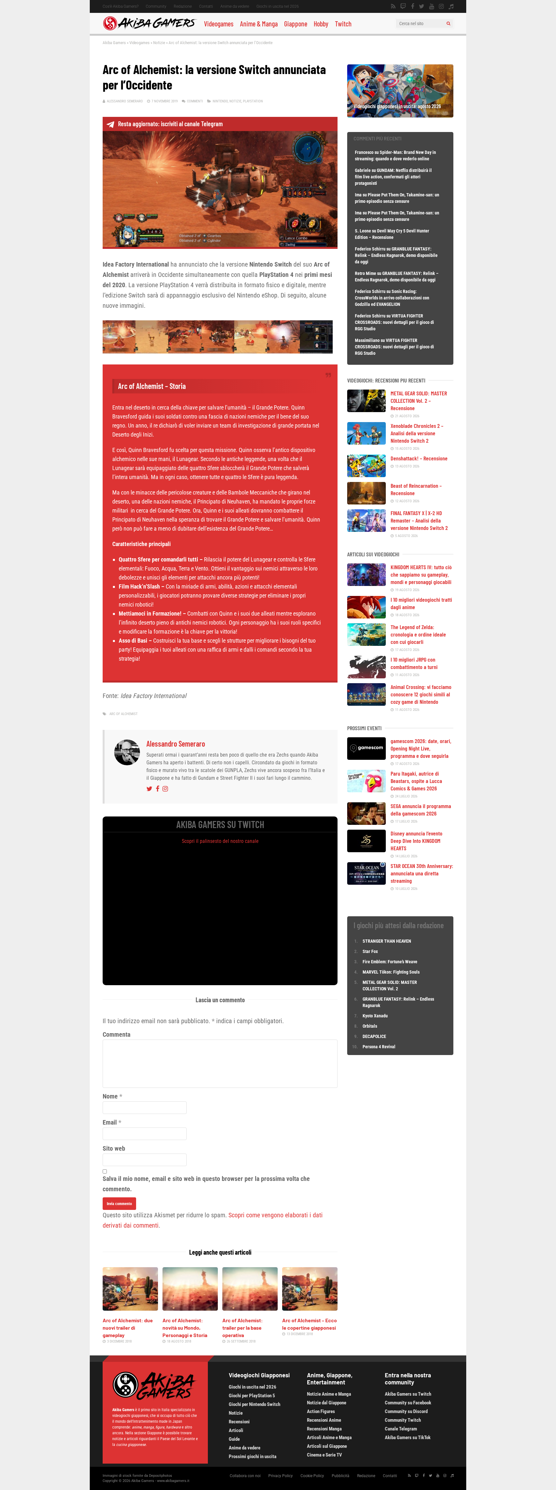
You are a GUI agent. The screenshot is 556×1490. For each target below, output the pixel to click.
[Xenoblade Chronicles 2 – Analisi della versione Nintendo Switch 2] (366, 442)
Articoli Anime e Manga (329, 1437)
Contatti (206, 6)
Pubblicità (340, 1476)
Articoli (236, 1430)
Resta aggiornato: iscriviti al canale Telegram (170, 123)
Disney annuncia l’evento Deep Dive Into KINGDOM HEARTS (416, 841)
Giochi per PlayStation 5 (252, 1396)
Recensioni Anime (324, 1420)
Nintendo (220, 101)
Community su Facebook (408, 1403)
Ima (358, 194)
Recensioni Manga (324, 1429)
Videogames (219, 23)
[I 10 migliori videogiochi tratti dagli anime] (366, 616)
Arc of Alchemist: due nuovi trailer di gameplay (128, 1327)
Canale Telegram (401, 1429)
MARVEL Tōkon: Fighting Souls (392, 972)
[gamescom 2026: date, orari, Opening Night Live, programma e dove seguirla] (366, 757)
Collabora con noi (245, 1476)
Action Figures (321, 1411)
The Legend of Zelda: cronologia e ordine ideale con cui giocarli (418, 634)
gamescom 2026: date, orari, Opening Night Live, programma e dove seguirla (421, 748)
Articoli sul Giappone (327, 1446)
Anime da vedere (234, 6)
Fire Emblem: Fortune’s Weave (390, 961)
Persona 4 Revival (379, 1046)
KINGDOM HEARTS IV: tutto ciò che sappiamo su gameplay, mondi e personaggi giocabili (421, 574)
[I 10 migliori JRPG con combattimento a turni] (366, 676)
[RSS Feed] (393, 6)
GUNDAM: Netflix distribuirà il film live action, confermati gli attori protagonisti (393, 177)
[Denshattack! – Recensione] (366, 475)
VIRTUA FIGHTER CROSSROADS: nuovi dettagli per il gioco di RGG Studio (394, 322)
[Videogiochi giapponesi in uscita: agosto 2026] (400, 115)
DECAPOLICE (374, 1036)
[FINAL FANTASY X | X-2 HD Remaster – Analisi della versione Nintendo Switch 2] (366, 529)
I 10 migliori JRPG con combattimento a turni (414, 663)
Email (110, 1122)
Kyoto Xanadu (375, 1015)
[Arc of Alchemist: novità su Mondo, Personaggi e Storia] (190, 1308)
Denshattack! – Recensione (419, 458)
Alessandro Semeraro (125, 101)
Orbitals (370, 1026)
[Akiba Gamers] (150, 29)
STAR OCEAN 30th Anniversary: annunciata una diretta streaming (422, 873)
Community (156, 6)
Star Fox (370, 951)
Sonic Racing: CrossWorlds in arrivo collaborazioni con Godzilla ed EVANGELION (392, 298)
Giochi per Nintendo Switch (254, 1404)
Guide (234, 1439)
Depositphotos (160, 1476)
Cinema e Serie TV (324, 1455)
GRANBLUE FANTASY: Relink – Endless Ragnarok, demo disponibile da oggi (396, 255)
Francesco (364, 152)
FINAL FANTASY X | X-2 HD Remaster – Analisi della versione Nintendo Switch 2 (419, 520)
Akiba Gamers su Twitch (408, 1394)
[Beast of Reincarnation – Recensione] (366, 502)
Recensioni (239, 1422)
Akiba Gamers (114, 42)
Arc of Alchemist (123, 714)
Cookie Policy (312, 1476)
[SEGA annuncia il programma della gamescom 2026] (366, 822)
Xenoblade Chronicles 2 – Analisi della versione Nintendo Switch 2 (417, 433)
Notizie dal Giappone (326, 1403)
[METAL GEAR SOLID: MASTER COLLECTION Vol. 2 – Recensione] (366, 410)
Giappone (295, 23)
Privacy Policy (280, 1476)
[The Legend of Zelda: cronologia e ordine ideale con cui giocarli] (366, 643)
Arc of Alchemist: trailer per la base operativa (242, 1327)
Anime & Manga (259, 23)
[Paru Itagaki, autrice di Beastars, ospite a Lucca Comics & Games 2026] (366, 790)
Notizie (159, 42)
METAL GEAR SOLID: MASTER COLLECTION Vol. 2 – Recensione (419, 400)
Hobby (321, 23)
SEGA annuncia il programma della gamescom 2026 (421, 809)
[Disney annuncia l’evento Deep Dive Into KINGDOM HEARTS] (366, 850)
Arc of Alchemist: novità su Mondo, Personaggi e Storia (184, 1327)
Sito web (114, 1148)
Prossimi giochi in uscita (252, 1456)
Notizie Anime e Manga (329, 1394)
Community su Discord (406, 1411)
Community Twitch (403, 1420)
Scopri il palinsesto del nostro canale (220, 841)
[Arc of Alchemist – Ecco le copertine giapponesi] (310, 1308)
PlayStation (253, 101)
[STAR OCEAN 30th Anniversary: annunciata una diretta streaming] (366, 882)
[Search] (448, 23)
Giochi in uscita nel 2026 (277, 6)
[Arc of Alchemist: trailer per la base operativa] (250, 1308)
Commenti (195, 101)
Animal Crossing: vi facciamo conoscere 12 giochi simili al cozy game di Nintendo (421, 694)
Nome (110, 1096)
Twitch (343, 23)
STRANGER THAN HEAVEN (387, 941)
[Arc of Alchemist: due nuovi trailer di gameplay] (130, 1308)
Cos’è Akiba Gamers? (120, 6)
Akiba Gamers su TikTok (408, 1437)
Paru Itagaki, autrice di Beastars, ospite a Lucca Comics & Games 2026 (416, 781)
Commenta (116, 1034)
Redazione (183, 6)
